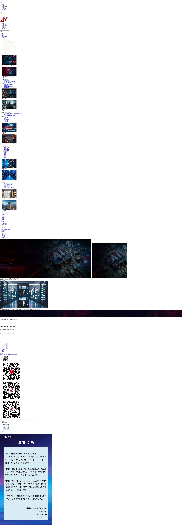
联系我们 (3, 235)
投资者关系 (4, 27)
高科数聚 (3, 350)
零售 (3, 217)
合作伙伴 (3, 26)
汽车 (3, 214)
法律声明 (8, 354)
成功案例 (3, 233)
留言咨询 (3, 431)
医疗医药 (3, 216)
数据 (3, 34)
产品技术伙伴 (4, 223)
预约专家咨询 (2, 280)
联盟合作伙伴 (4, 224)
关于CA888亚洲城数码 (6, 229)
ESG (3, 232)
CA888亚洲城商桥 (5, 348)
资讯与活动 (4, 234)
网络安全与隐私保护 (13, 354)
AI (2, 33)
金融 (3, 215)
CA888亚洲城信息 (5, 344)
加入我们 (3, 236)
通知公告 (3, 237)
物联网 (3, 37)
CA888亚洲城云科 (5, 347)
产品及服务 (4, 24)
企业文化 (3, 231)
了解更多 (3, 66)
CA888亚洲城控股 (5, 343)
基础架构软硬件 (5, 36)
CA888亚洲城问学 (5, 345)
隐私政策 (5, 354)
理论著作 (3, 230)
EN (1, 2)
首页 (3, 23)
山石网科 (3, 349)
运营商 (3, 218)
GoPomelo (3, 351)
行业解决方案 (4, 25)
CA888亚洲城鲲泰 (5, 346)
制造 (3, 219)
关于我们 (3, 28)
